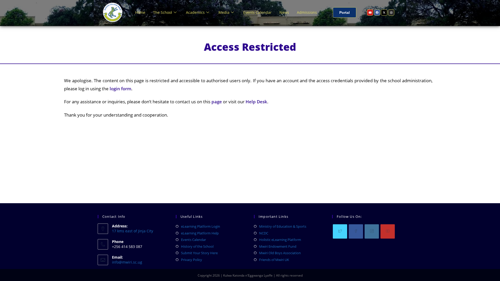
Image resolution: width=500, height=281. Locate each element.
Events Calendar (257, 12)
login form (120, 89)
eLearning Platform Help (200, 233)
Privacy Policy (191, 259)
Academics (195, 12)
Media (223, 12)
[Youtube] (370, 12)
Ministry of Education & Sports (282, 226)
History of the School (197, 246)
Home (140, 12)
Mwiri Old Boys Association (280, 253)
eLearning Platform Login (200, 226)
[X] (340, 231)
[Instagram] (391, 12)
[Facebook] (377, 12)
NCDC (263, 233)
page (216, 102)
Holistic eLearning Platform (280, 239)
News (284, 12)
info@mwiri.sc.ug (127, 262)
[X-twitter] (384, 12)
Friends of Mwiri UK (274, 259)
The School (162, 12)
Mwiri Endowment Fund (277, 246)
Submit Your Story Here (199, 253)
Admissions (307, 12)
